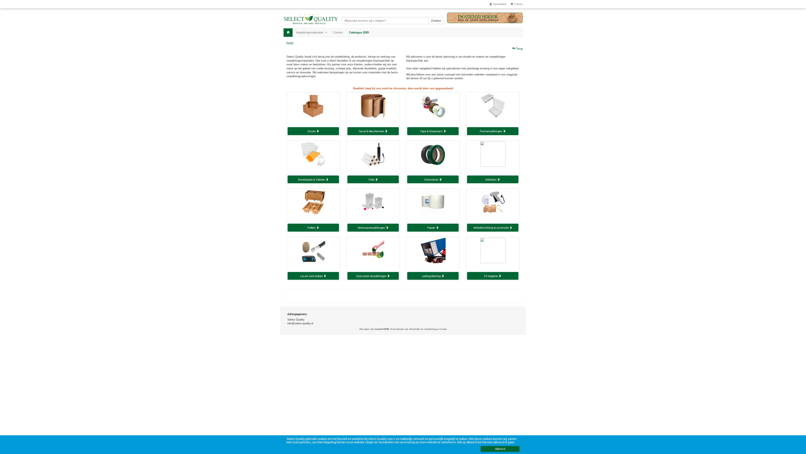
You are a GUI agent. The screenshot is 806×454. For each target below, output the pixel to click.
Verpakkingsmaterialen (310, 32)
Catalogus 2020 (359, 32)
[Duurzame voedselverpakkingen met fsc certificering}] (373, 254)
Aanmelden (499, 4)
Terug (519, 48)
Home (290, 42)
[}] (492, 157)
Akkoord (500, 448)
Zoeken (436, 20)
